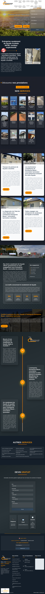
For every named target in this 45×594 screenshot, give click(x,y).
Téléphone (13, 497)
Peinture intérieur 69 (32, 6)
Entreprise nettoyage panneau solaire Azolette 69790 (36, 454)
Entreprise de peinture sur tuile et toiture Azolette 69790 (21, 452)
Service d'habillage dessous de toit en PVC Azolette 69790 (36, 449)
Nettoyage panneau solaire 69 (20, 2)
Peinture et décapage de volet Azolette (7, 448)
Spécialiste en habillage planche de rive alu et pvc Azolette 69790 (36, 452)
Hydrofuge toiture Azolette (5, 451)
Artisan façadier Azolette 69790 (20, 454)
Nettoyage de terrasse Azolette (6, 456)
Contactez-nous (26, 26)
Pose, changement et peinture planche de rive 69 (36, 2)
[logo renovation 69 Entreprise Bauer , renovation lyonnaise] (6, 557)
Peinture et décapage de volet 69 (20, 7)
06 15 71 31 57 (28, 192)
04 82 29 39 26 (6, 189)
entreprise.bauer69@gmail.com (23, 524)
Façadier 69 (5, 139)
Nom (12, 484)
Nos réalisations (18, 26)
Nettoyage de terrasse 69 (32, 2)
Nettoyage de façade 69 (28, 1)
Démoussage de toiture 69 (16, 7)
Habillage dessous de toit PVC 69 (36, 7)
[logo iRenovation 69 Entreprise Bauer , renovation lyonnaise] (7, 2)
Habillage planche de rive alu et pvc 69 (31, 141)
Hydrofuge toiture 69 (39, 1)
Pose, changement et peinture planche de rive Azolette (8, 454)
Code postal (14, 488)
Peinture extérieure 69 (24, 2)
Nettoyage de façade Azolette (20, 448)
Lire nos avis (5, 592)
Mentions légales (36, 592)
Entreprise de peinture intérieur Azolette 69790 (22, 456)
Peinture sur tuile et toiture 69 (24, 7)
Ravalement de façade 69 (16, 1)
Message (13, 501)
